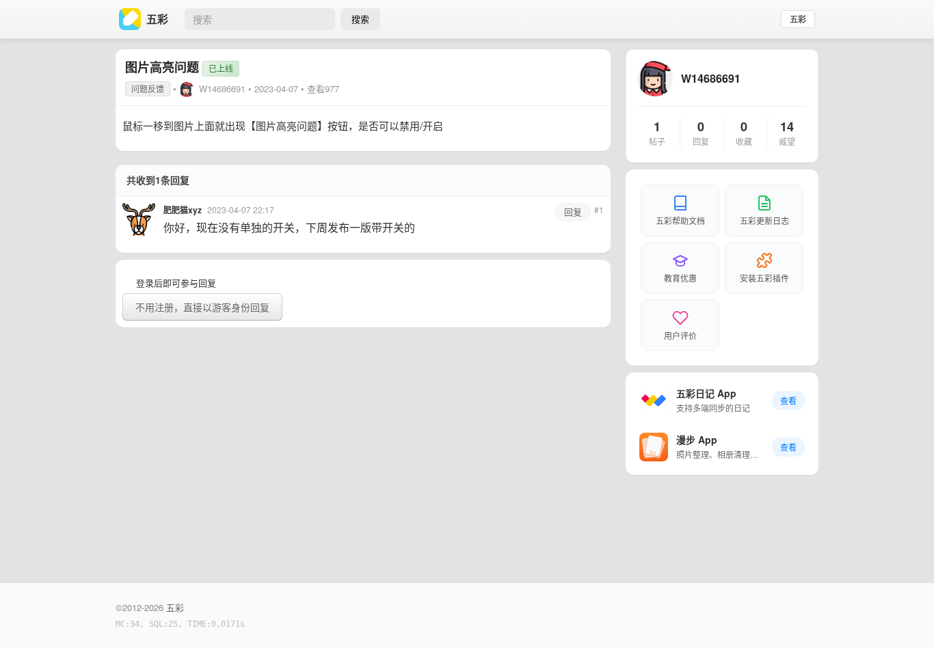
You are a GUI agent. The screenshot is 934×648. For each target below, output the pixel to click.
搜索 (360, 18)
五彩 (798, 19)
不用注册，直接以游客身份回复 (202, 307)
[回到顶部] (905, 617)
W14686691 (222, 88)
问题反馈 (147, 88)
